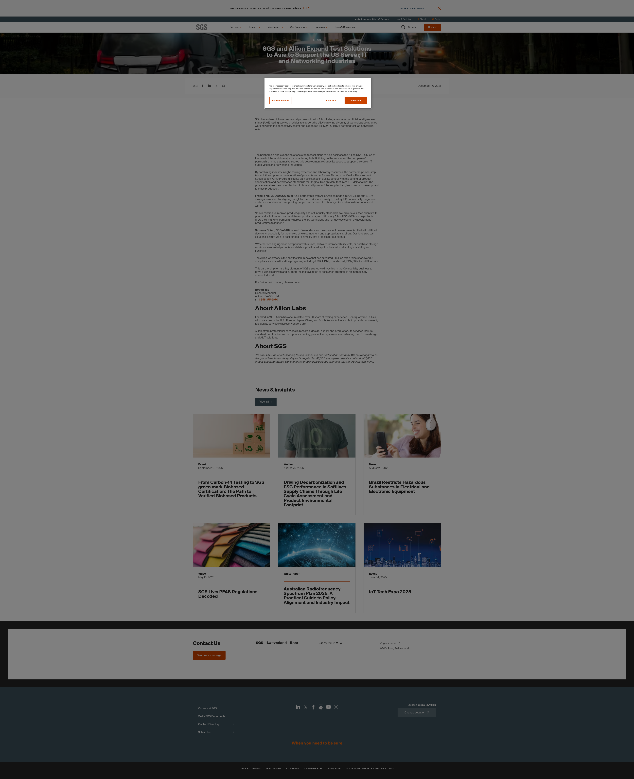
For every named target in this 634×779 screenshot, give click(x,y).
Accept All (356, 100)
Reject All (331, 100)
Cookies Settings (280, 100)
